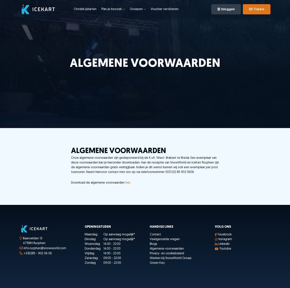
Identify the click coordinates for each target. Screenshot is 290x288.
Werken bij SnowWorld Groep (171, 258)
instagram (225, 239)
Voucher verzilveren (165, 9)
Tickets (259, 9)
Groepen (136, 9)
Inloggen (228, 9)
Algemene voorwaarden (167, 248)
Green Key (157, 263)
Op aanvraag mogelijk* (119, 234)
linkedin (224, 244)
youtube (225, 248)
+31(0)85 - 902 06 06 (38, 253)
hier (127, 182)
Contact (155, 234)
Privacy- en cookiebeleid (167, 253)
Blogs (153, 244)
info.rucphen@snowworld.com (45, 248)
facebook (225, 234)
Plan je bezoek (111, 9)
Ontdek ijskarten (85, 9)
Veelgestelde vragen (165, 239)
